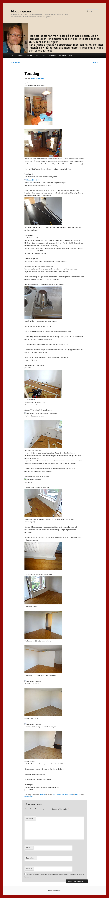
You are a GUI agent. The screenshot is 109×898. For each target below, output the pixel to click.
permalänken (28, 797)
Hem (12, 55)
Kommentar (30, 818)
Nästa (95, 62)
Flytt (54, 795)
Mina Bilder (52, 55)
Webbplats (29, 868)
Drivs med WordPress (54, 891)
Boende (42, 795)
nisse (76, 795)
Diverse (20, 55)
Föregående (15, 62)
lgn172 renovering (67, 795)
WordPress (62, 55)
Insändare (29, 55)
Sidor (36, 55)
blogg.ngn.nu (21, 11)
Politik (44, 55)
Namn (29, 847)
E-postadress (31, 858)
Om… (71, 55)
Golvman (58, 795)
